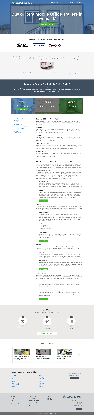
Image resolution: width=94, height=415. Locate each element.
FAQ (12, 400)
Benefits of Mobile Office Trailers (20, 118)
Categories (54, 2)
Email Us (79, 409)
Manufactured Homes (34, 404)
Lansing (13, 381)
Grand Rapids (42, 378)
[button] (12, 45)
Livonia (40, 381)
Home (12, 398)
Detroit (13, 377)
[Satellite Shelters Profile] (44, 45)
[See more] (78, 354)
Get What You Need (18, 124)
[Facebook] (51, 399)
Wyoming (14, 387)
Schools (15, 129)
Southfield (41, 383)
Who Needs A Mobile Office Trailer (20, 127)
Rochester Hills (15, 383)
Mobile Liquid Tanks (34, 405)
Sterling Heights (15, 384)
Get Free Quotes (47, 24)
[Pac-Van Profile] (28, 45)
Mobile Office (32, 398)
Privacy (54, 413)
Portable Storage (33, 402)
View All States (74, 378)
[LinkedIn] (48, 399)
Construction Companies (19, 128)
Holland (13, 380)
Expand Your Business (18, 123)
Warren (13, 386)
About (71, 2)
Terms (50, 413)
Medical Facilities (17, 132)
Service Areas (14, 402)
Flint (13, 378)
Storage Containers (34, 400)
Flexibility (16, 121)
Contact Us (14, 405)
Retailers (16, 131)
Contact (79, 2)
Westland (41, 386)
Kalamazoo (41, 380)
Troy (40, 384)
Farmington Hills (43, 377)
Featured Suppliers (15, 404)
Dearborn (41, 375)
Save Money (16, 120)
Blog (64, 2)
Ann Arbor (14, 375)
